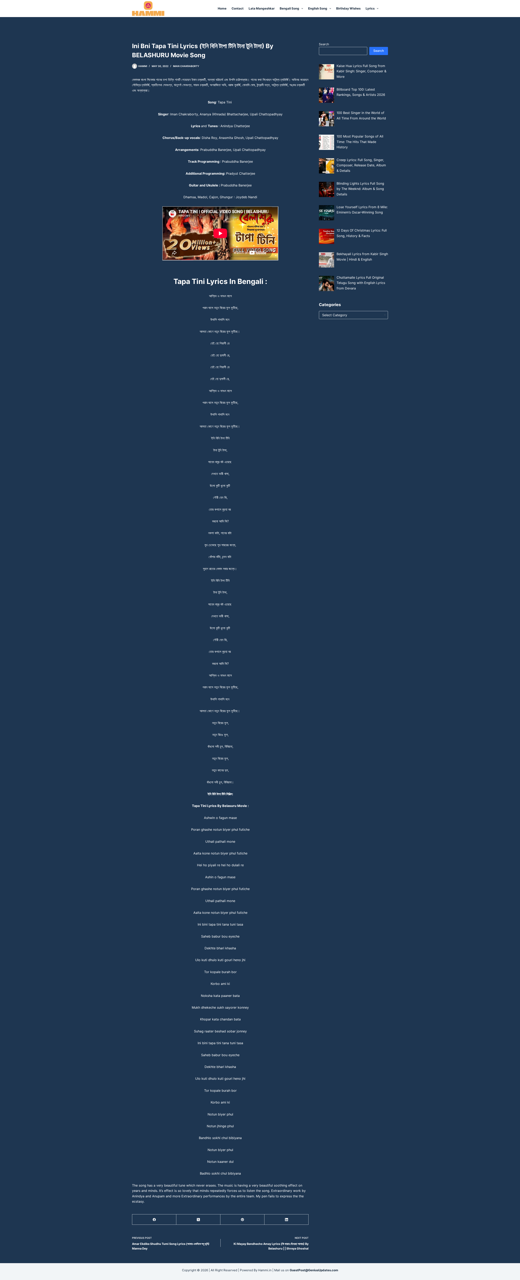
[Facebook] (154, 1219)
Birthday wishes (348, 8)
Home (222, 8)
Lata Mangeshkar (262, 8)
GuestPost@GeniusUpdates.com (314, 1270)
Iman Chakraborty (186, 66)
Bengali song (289, 8)
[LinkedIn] (286, 1219)
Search (324, 44)
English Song (317, 8)
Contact (238, 8)
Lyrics (370, 8)
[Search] (386, 8)
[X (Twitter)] (198, 1219)
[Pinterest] (242, 1219)
